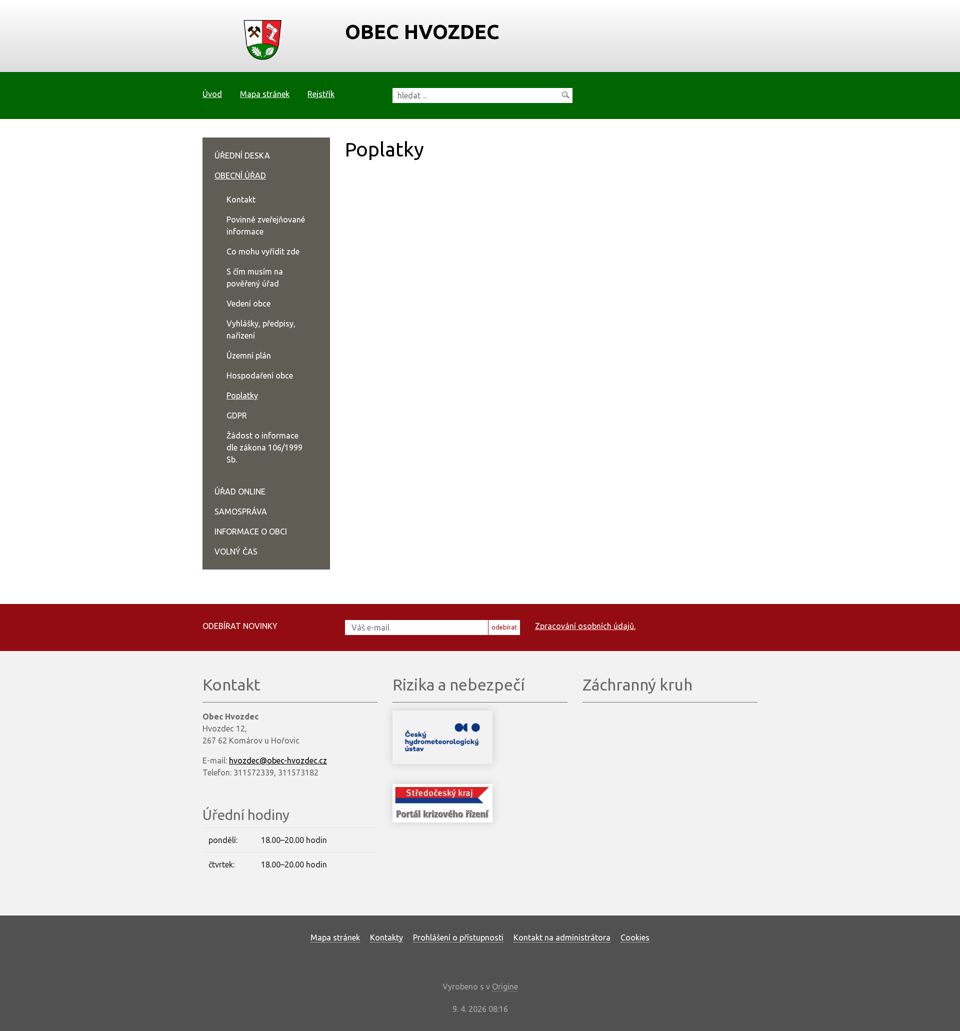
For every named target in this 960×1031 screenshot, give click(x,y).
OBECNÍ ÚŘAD (240, 175)
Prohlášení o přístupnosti (458, 937)
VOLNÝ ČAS (236, 551)
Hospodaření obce (259, 375)
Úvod (212, 94)
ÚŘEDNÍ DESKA (242, 155)
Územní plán (248, 355)
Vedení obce (248, 303)
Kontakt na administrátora (562, 937)
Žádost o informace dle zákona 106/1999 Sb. (264, 447)
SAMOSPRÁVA (240, 511)
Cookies (635, 937)
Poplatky (242, 395)
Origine (505, 986)
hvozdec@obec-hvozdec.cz (278, 760)
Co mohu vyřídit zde (263, 251)
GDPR (236, 415)
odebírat (504, 627)
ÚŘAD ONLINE (240, 491)
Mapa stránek (265, 94)
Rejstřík (321, 94)
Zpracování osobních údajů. (585, 626)
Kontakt (241, 199)
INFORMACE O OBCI (250, 531)
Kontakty (386, 937)
